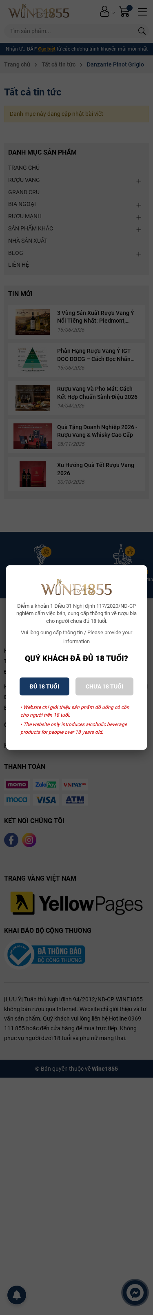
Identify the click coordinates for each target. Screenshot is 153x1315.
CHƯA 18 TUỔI (104, 686)
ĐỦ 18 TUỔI (44, 686)
